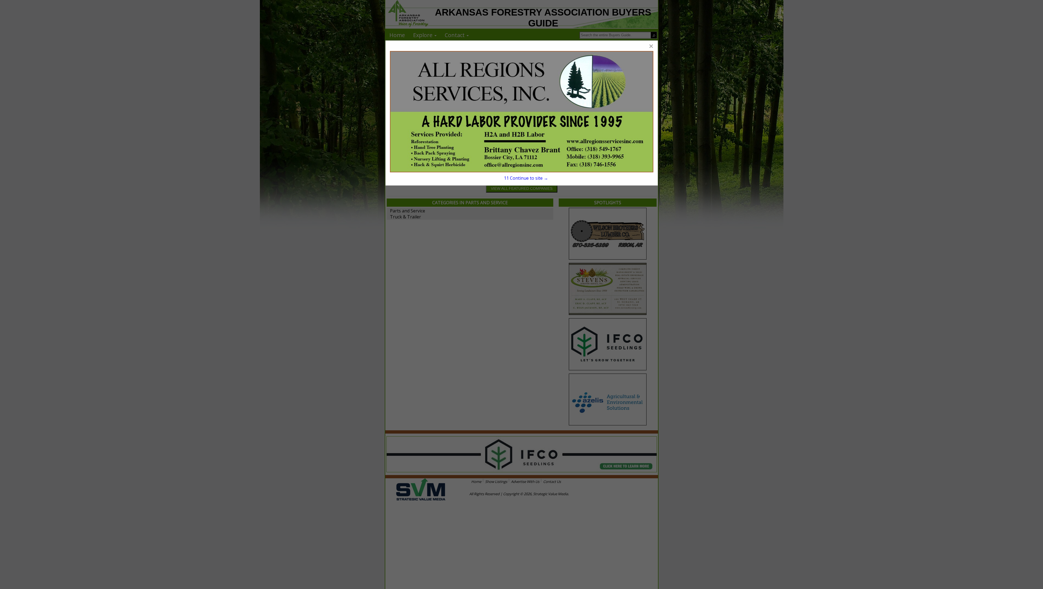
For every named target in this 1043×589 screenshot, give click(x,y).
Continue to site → (526, 178)
